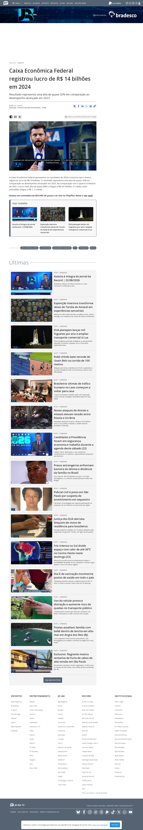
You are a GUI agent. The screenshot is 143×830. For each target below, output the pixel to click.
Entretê (45, 3)
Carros (60, 714)
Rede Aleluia (119, 756)
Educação (61, 735)
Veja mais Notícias (53, 680)
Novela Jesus (86, 780)
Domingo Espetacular (90, 760)
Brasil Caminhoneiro (89, 739)
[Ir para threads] (101, 812)
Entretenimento (40, 696)
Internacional (62, 751)
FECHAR (115, 825)
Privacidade (34, 812)
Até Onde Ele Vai (88, 718)
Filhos (32, 731)
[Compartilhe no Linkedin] (82, 106)
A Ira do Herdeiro (88, 706)
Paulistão (14, 731)
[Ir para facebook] (127, 3)
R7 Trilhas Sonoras (121, 727)
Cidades (61, 718)
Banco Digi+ (119, 702)
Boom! (84, 735)
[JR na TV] (71, 14)
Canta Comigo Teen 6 (90, 743)
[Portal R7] (6, 3)
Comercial (118, 710)
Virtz (31, 764)
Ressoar (118, 764)
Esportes (54, 3)
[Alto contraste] (11, 117)
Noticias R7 (12, 63)
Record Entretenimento (123, 739)
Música (32, 743)
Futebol (13, 718)
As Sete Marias (87, 714)
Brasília (27, 3)
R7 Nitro (33, 747)
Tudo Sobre (62, 785)
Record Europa (120, 743)
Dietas (32, 718)
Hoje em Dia (86, 772)
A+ (15, 116)
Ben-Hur (85, 731)
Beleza (32, 702)
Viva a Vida (33, 768)
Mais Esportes (16, 727)
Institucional (123, 696)
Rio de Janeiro (63, 768)
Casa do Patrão (87, 747)
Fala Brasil (85, 768)
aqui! (90, 195)
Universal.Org (119, 776)
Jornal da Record (88, 776)
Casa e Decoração (36, 710)
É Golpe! (61, 739)
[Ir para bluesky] (78, 812)
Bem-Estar (33, 706)
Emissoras (118, 714)
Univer (117, 768)
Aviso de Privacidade (100, 825)
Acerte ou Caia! (87, 702)
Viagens (32, 760)
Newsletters (119, 718)
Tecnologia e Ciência (65, 780)
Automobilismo (16, 702)
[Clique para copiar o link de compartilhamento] (94, 106)
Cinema (32, 714)
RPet (31, 756)
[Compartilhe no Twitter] (74, 106)
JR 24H (62, 3)
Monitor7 (61, 760)
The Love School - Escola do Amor (94, 793)
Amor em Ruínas (88, 710)
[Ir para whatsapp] (124, 812)
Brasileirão (15, 706)
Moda (32, 739)
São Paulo (61, 772)
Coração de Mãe (88, 756)
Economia (61, 731)
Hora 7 (60, 743)
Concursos (62, 722)
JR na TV (21, 63)
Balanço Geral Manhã (90, 722)
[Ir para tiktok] (113, 812)
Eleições (36, 3)
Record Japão (119, 747)
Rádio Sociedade (121, 731)
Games (32, 735)
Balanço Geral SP (88, 727)
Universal (118, 772)
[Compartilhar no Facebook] (78, 106)
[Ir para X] (130, 3)
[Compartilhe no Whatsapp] (86, 106)
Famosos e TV (35, 727)
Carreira (117, 706)
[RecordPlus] (115, 3)
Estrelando (33, 722)
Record (70, 3)
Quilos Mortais (87, 785)
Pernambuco (62, 764)
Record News (80, 3)
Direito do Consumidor (66, 727)
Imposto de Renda (64, 747)
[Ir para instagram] (133, 3)
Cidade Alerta (87, 751)
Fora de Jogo (15, 714)
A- (20, 116)
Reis (83, 789)
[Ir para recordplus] (107, 812)
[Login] (139, 3)
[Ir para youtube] (130, 812)
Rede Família (119, 760)
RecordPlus (119, 722)
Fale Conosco (23, 812)
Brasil (60, 706)
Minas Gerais (62, 756)
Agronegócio (62, 702)
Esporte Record (87, 764)
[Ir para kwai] (95, 812)
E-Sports (14, 710)
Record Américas (121, 735)
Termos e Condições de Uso (49, 812)
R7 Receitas (34, 751)
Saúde (60, 776)
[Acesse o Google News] (90, 106)
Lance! (13, 722)
